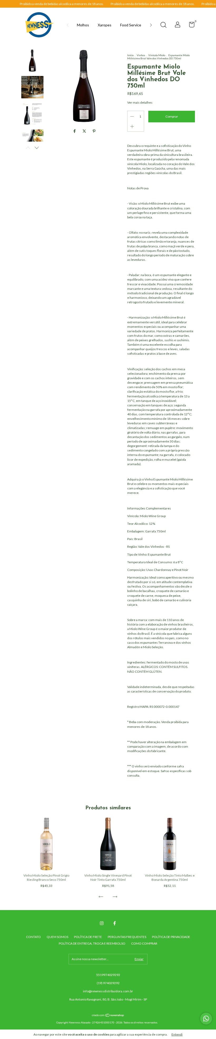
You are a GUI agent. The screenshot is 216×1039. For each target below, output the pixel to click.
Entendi (177, 1034)
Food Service (130, 25)
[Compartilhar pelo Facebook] (75, 131)
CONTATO (33, 937)
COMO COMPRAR (144, 943)
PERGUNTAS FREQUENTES (127, 937)
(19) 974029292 (108, 983)
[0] (190, 25)
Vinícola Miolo (156, 55)
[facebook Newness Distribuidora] (114, 923)
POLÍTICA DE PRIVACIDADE (171, 937)
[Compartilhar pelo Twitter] (84, 131)
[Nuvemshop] (108, 1015)
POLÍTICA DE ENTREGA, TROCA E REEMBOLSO (92, 943)
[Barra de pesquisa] (163, 25)
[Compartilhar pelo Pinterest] (94, 131)
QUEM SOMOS (57, 937)
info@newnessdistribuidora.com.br (108, 991)
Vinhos (141, 55)
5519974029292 (108, 975)
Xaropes (104, 25)
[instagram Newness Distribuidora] (102, 923)
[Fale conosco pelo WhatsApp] (206, 1018)
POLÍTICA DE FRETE (88, 937)
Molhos (83, 25)
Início (130, 55)
